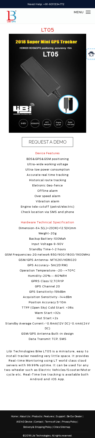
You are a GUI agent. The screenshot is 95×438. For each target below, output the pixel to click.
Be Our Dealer (74, 416)
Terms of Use (52, 422)
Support (60, 416)
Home (14, 416)
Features (49, 416)
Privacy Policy (69, 422)
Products (37, 416)
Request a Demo (47, 142)
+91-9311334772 (53, 4)
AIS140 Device (24, 422)
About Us (25, 416)
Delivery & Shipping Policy (37, 427)
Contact (38, 422)
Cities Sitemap (61, 427)
